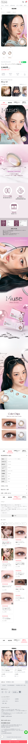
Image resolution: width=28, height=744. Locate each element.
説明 (4, 102)
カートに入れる (15, 741)
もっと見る (4, 545)
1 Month (14, 12)
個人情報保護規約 (11, 685)
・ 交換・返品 (4, 703)
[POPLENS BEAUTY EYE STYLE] (4, 2)
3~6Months (12, 5)
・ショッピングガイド (5, 699)
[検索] (23, 2)
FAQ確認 (3, 716)
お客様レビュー (17, 103)
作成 (15, 515)
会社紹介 (4, 685)
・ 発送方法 (16, 701)
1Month (6, 5)
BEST (25, 5)
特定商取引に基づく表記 (21, 685)
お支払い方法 (4, 486)
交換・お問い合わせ (6, 493)
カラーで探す (19, 5)
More (14, 629)
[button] (13, 47)
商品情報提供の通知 (6, 455)
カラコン (3, 12)
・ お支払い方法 (4, 701)
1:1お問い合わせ (4, 512)
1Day (2, 5)
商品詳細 (10, 102)
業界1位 (24, 103)
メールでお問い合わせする (6, 732)
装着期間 (8, 12)
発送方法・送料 (5, 489)
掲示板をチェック (23, 84)
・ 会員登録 (16, 699)
